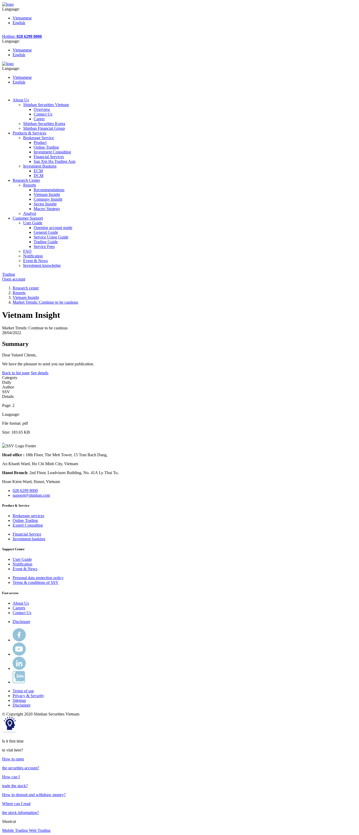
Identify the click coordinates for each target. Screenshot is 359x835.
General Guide (46, 232)
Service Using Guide (51, 237)
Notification (22, 564)
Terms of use (23, 691)
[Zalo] (19, 682)
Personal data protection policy (38, 577)
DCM (38, 175)
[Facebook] (19, 640)
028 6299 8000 (25, 490)
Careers (19, 608)
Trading (8, 274)
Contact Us (43, 114)
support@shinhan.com (31, 495)
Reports (19, 293)
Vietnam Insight (47, 194)
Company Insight (48, 199)
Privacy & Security (28, 695)
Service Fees (44, 246)
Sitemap (19, 700)
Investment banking (29, 539)
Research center (26, 288)
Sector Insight (45, 204)
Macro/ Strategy (47, 208)
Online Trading (46, 147)
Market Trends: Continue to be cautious (45, 302)
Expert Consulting (28, 525)
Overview (42, 109)
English (19, 22)
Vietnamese (22, 18)
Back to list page (16, 373)
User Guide (22, 559)
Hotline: (22, 36)
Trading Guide (46, 242)
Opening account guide (53, 227)
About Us (21, 603)
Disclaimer (21, 705)
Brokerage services (28, 516)
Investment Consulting (52, 152)
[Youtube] (19, 654)
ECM (38, 171)
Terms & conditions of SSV (36, 582)
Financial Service (27, 534)
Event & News (25, 569)
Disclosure (21, 621)
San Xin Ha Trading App (54, 161)
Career (39, 119)
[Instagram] (19, 668)
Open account (13, 279)
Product (40, 142)
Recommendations (49, 190)
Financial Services (49, 156)
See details (39, 373)
